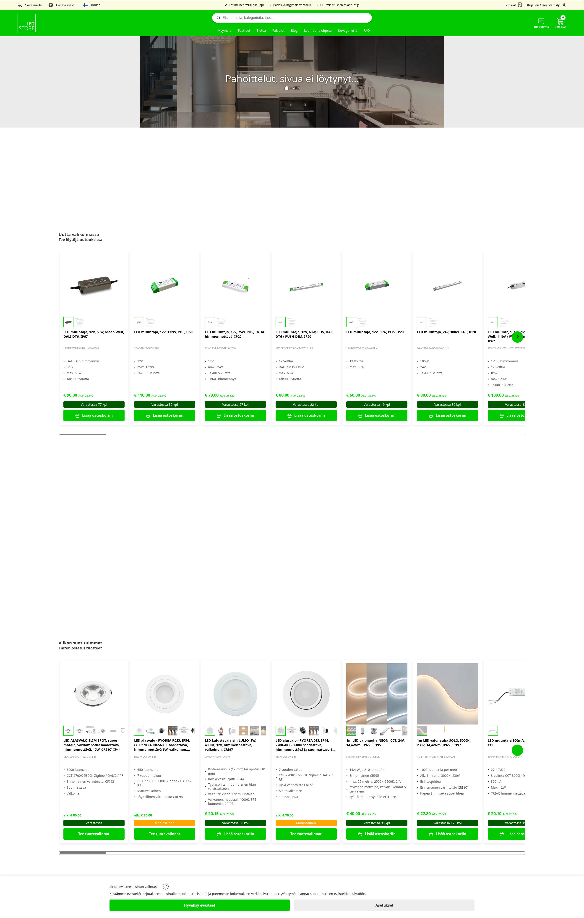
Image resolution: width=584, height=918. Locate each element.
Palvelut (278, 30)
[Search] (292, 18)
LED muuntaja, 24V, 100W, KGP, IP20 (446, 332)
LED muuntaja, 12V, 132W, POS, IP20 (163, 332)
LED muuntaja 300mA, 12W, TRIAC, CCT (516, 742)
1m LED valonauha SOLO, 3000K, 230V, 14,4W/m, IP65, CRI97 (443, 742)
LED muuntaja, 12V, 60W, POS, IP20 (375, 332)
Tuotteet (244, 30)
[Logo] (27, 23)
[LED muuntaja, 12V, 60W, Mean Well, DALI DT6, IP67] (94, 285)
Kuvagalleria (347, 30)
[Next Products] (517, 337)
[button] (94, 322)
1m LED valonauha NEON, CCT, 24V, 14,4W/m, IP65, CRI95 (375, 742)
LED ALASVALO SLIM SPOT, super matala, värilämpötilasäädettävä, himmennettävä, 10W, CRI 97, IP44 (91, 745)
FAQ (367, 30)
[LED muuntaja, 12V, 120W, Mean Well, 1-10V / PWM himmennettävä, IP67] (518, 285)
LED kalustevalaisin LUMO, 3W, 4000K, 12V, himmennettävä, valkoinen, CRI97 (230, 745)
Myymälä (224, 30)
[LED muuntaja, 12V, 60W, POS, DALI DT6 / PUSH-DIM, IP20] (306, 285)
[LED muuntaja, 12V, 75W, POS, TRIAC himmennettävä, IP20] (235, 285)
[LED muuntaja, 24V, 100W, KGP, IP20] (447, 285)
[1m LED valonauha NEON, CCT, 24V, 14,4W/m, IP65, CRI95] (376, 693)
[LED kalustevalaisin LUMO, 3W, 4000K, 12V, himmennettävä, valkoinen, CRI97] (235, 693)
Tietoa (261, 30)
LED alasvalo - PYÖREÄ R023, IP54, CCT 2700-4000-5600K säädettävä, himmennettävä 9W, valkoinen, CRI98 (162, 745)
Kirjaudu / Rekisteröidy (543, 5)
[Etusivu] (286, 88)
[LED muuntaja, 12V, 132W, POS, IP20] (164, 285)
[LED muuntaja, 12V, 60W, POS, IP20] (376, 285)
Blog (294, 30)
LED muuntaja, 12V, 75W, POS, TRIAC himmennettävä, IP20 (235, 334)
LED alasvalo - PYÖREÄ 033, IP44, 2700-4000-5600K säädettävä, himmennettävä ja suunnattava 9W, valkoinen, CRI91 (306, 745)
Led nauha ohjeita (318, 30)
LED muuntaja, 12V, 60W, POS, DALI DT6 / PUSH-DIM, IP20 (305, 334)
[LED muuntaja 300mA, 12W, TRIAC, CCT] (518, 693)
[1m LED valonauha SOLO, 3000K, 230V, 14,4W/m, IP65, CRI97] (447, 693)
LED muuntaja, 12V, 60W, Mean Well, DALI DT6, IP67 (93, 334)
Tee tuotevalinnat (94, 834)
